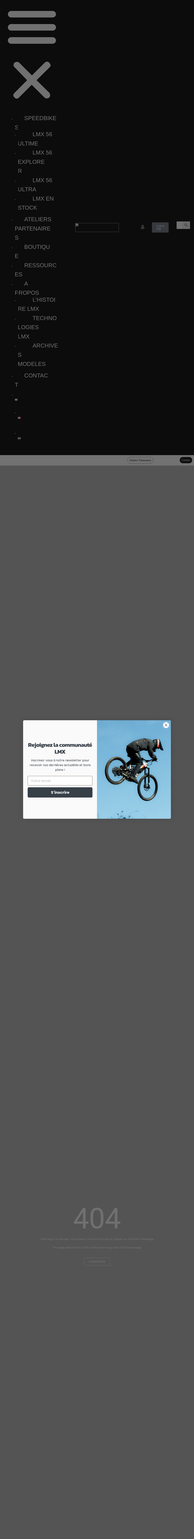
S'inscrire (60, 792)
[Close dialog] (166, 725)
